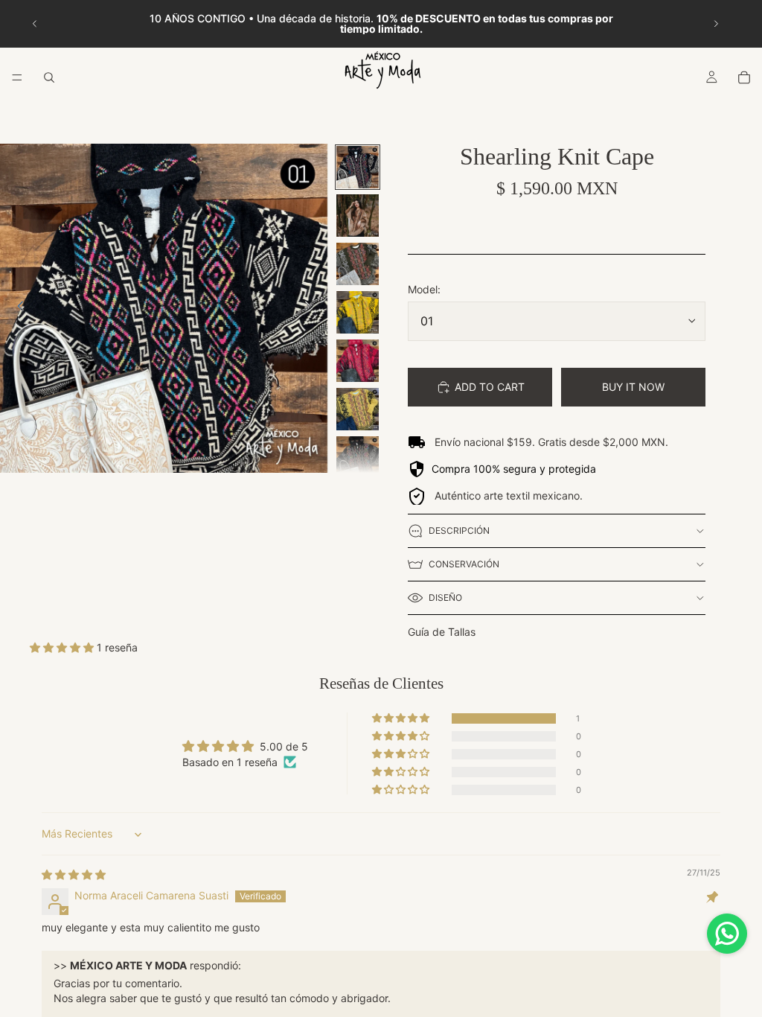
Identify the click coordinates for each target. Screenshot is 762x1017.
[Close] (549, 327)
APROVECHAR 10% (381, 643)
